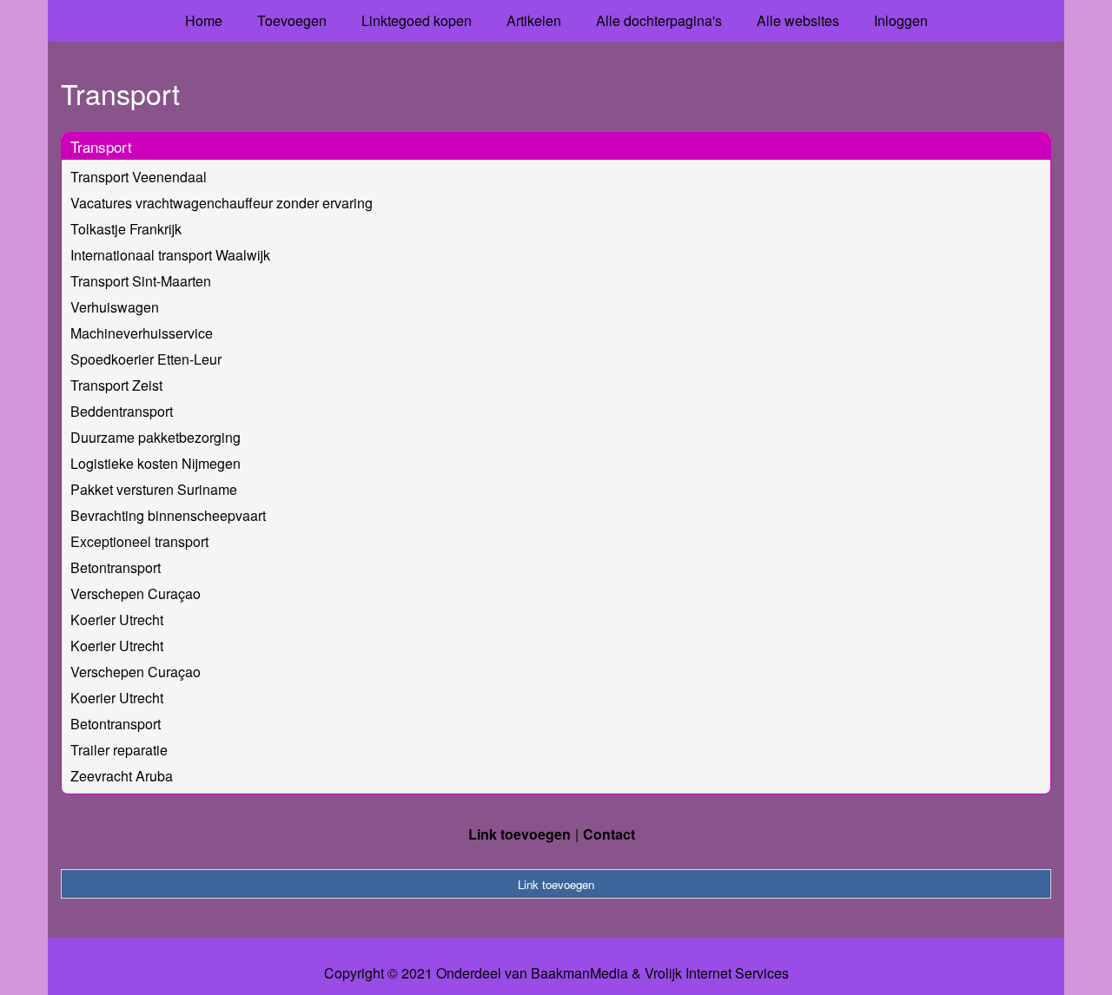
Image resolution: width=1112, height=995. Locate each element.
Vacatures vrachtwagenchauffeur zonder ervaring (221, 203)
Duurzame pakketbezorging (155, 437)
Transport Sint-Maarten (140, 281)
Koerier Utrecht (116, 619)
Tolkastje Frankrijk (126, 229)
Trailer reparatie (119, 750)
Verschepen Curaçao (135, 593)
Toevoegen (292, 20)
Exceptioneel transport (139, 541)
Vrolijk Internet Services (717, 973)
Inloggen (901, 20)
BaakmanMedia (579, 973)
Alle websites (798, 20)
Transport (101, 146)
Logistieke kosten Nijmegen (155, 463)
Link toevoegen (519, 834)
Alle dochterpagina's (659, 20)
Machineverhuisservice (141, 333)
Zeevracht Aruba (121, 776)
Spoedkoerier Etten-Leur (146, 359)
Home (203, 20)
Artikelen (533, 20)
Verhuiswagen (114, 307)
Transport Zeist (116, 385)
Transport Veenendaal (138, 177)
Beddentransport (121, 411)
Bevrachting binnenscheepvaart (168, 515)
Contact (609, 834)
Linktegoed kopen (416, 20)
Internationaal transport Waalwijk (170, 255)
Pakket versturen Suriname (153, 489)
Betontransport (115, 567)
